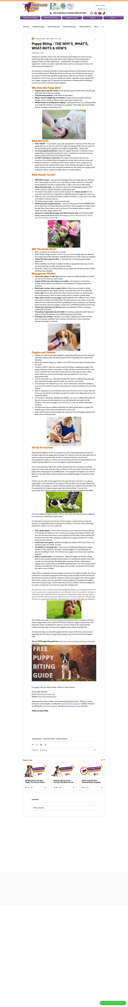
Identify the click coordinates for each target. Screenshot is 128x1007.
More (96, 27)
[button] (103, 26)
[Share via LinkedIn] (41, 744)
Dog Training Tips (54, 27)
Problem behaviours (61, 738)
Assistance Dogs (38, 27)
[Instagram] (91, 13)
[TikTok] (104, 13)
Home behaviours (37, 738)
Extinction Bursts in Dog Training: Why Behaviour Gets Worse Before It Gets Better (64, 781)
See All (103, 760)
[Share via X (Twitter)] (37, 744)
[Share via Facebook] (32, 744)
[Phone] (51, 13)
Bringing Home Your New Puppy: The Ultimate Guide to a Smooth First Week (35, 781)
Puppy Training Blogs (49, 738)
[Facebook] (95, 13)
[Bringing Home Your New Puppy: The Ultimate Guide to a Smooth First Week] (35, 770)
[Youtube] (100, 13)
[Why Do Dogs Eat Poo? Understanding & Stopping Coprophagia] (92, 770)
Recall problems (85, 27)
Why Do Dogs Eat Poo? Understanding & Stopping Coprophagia (91, 781)
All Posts (26, 27)
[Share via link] (45, 744)
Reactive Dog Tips (69, 27)
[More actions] (95, 39)
